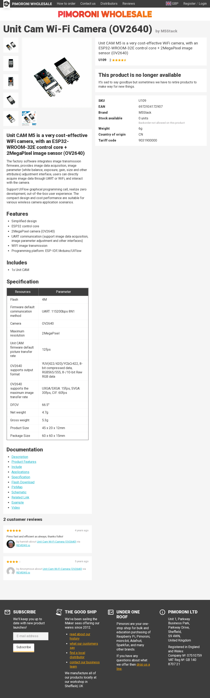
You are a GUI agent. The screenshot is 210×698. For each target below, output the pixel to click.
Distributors (109, 4)
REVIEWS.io (23, 545)
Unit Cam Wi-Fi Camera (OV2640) (56, 541)
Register (189, 4)
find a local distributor (77, 655)
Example (17, 502)
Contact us (88, 4)
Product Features (23, 462)
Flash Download (22, 482)
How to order (66, 4)
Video (15, 508)
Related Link (20, 497)
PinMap (17, 487)
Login (203, 4)
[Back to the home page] (105, 14)
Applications (20, 472)
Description (19, 457)
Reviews (128, 4)
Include (16, 467)
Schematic (18, 492)
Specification (20, 477)
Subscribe (23, 647)
